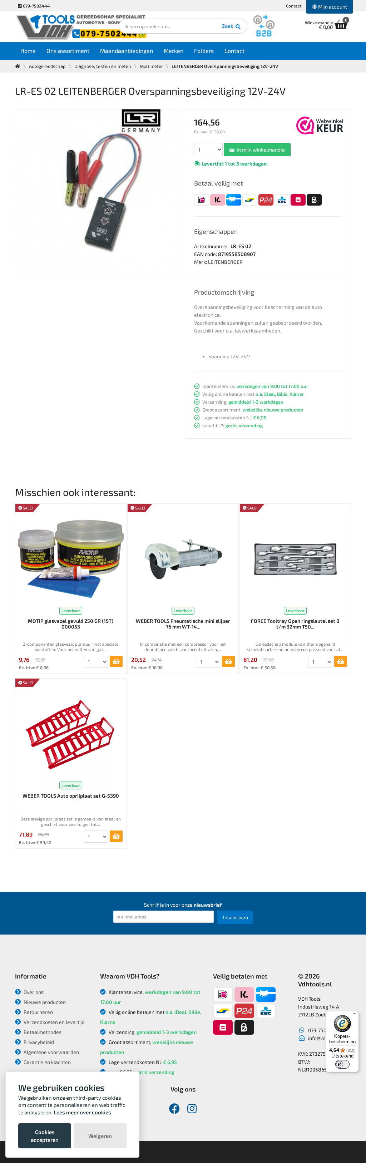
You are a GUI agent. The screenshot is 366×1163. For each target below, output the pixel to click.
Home (28, 50)
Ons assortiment (67, 50)
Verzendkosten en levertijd (54, 1022)
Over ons (33, 992)
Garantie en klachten (47, 1062)
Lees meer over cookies (82, 1112)
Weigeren (100, 1136)
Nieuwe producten (44, 1002)
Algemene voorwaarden (51, 1052)
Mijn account (332, 7)
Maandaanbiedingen (126, 50)
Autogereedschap (47, 66)
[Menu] (354, 1015)
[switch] (342, 1064)
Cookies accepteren (45, 1136)
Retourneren (38, 1012)
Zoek (228, 26)
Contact (294, 5)
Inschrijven (235, 917)
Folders (204, 50)
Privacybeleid (38, 1042)
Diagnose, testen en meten (102, 66)
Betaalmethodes (42, 1032)
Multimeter (151, 66)
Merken (173, 50)
